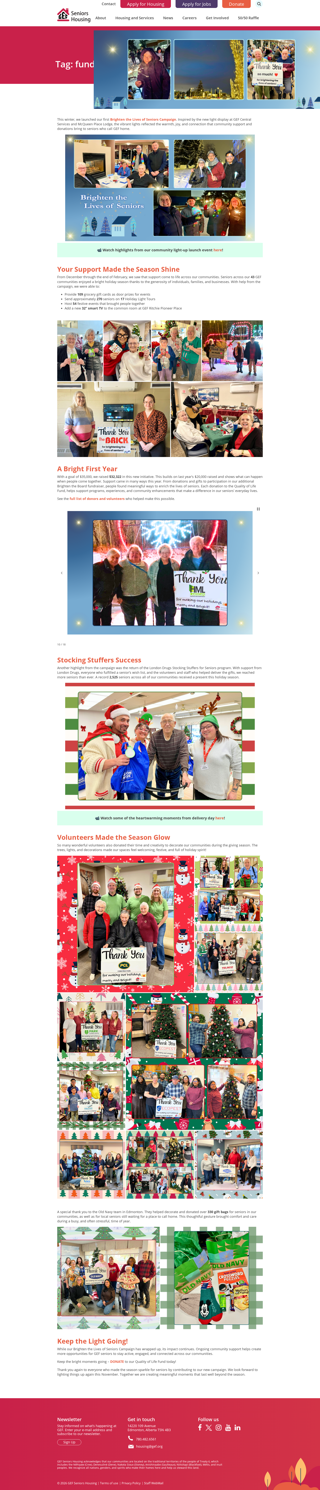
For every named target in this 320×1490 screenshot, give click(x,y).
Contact (109, 3)
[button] (61, 573)
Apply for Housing (145, 4)
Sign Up (69, 1442)
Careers (189, 17)
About (100, 17)
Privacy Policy (131, 1483)
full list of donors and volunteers (97, 498)
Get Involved (217, 17)
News (168, 17)
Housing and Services (134, 17)
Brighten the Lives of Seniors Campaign (143, 119)
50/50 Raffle (248, 17)
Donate (236, 4)
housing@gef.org (149, 1446)
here (218, 249)
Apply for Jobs (196, 4)
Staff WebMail (153, 1483)
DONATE (117, 1361)
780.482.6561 (146, 1439)
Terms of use (109, 1483)
